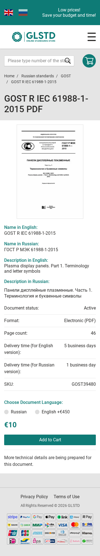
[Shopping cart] (89, 61)
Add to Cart (50, 439)
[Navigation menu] (92, 37)
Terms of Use (66, 496)
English (56, 411)
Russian (19, 411)
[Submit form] (68, 60)
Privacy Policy (34, 496)
